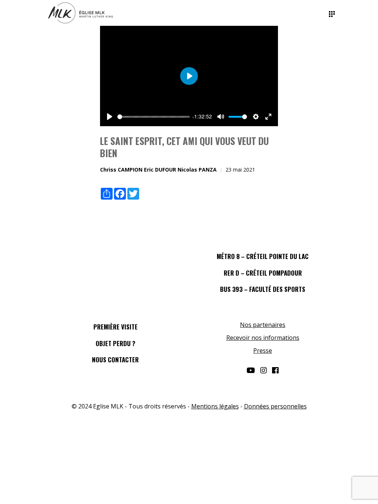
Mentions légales (215, 406)
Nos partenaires (262, 325)
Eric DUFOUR (160, 169)
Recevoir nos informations (262, 338)
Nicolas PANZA (197, 169)
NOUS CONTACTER (115, 359)
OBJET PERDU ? (115, 343)
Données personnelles (275, 406)
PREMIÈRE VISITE (115, 326)
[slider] (153, 116)
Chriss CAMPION (121, 169)
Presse (262, 350)
